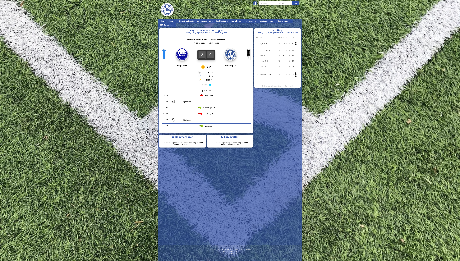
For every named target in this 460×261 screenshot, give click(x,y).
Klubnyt (171, 21)
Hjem (162, 21)
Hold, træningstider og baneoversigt (195, 21)
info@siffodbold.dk (230, 251)
